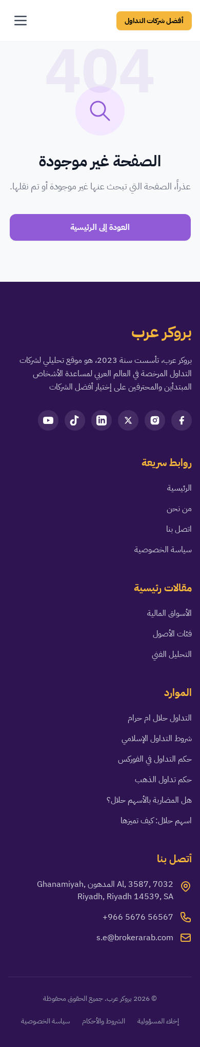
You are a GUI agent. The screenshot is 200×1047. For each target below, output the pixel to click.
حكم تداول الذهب (163, 779)
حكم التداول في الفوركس (155, 759)
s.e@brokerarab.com (134, 938)
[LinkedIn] (101, 420)
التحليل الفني (172, 654)
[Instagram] (155, 420)
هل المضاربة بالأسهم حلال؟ (149, 800)
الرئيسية (179, 488)
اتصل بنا (179, 529)
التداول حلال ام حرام (160, 718)
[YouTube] (48, 420)
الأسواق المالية (169, 613)
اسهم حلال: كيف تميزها (156, 821)
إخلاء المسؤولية (158, 1021)
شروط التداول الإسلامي (157, 738)
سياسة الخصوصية (163, 550)
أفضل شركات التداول (154, 20)
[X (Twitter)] (128, 420)
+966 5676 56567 (138, 917)
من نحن (179, 508)
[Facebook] (181, 420)
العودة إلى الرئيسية (100, 227)
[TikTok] (75, 420)
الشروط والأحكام (103, 1021)
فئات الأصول (172, 634)
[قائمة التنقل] (20, 20)
